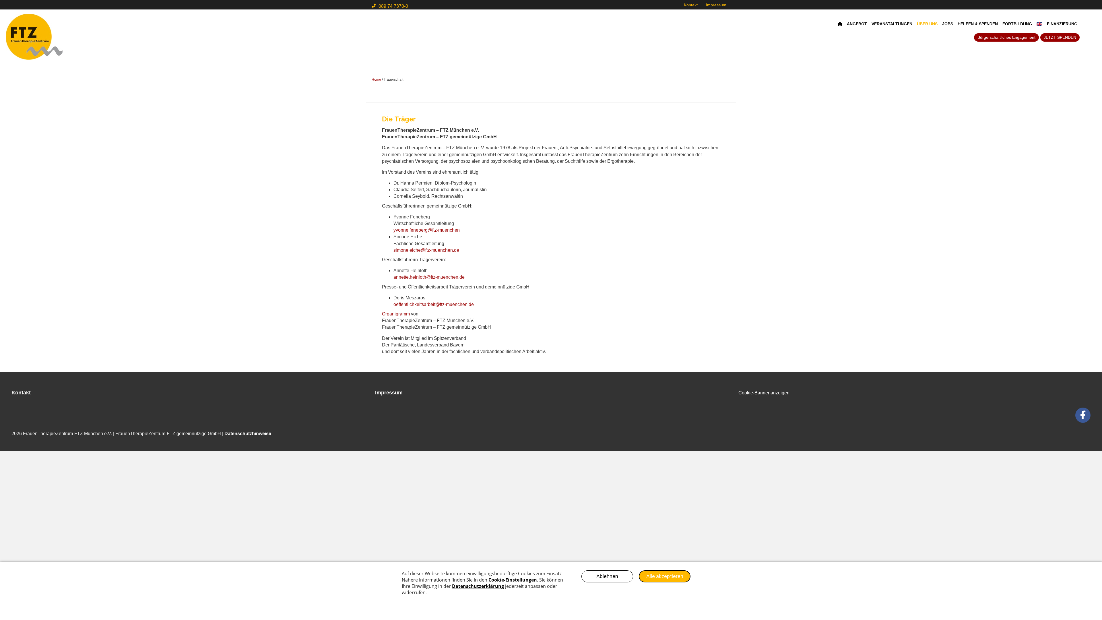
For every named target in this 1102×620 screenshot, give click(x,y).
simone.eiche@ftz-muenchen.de (426, 250)
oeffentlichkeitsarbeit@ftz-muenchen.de (433, 304)
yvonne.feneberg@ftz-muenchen (426, 230)
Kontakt (691, 5)
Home (376, 80)
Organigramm (396, 313)
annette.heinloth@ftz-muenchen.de (429, 277)
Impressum (716, 5)
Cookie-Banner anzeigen (763, 392)
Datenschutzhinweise (247, 433)
